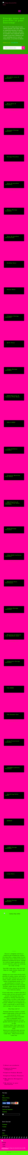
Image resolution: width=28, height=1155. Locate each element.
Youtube (4, 1126)
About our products (12, 1065)
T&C (3, 1095)
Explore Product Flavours (14, 1075)
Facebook (4, 1124)
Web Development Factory (16, 1152)
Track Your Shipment (7, 1109)
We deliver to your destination (11, 1083)
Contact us (4, 1135)
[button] (19, 11)
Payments (4, 1100)
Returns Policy (5, 1097)
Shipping (4, 1111)
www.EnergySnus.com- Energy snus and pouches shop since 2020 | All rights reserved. (14, 1148)
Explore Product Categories (11, 1069)
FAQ (3, 1133)
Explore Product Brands (13, 1072)
